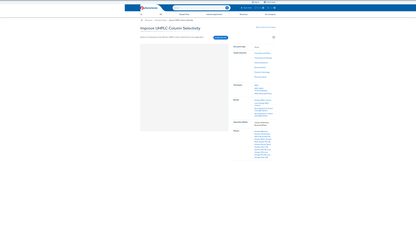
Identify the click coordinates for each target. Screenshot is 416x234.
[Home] (141, 20)
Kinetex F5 (266, 136)
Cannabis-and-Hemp (262, 53)
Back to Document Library (266, 27)
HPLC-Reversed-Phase (263, 93)
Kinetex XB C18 (260, 149)
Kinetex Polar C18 (261, 147)
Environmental (260, 67)
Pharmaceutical (260, 77)
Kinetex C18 (258, 134)
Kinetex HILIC (259, 139)
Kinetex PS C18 (264, 142)
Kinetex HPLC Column (262, 100)
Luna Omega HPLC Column (261, 104)
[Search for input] (227, 8)
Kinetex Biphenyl (260, 131)
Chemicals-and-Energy (263, 58)
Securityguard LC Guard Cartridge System (263, 109)
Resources (149, 20)
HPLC (256, 85)
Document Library (161, 20)
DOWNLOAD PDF (221, 38)
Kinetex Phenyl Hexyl (262, 144)
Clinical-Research (261, 63)
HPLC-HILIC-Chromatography (260, 89)
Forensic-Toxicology (262, 72)
